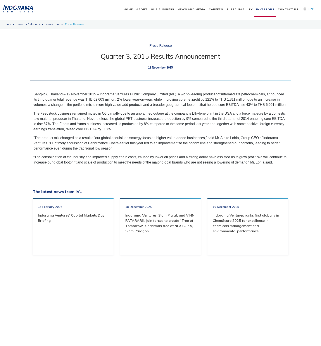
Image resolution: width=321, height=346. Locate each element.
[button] (312, 9)
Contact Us (288, 9)
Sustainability (239, 9)
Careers (216, 9)
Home (128, 9)
